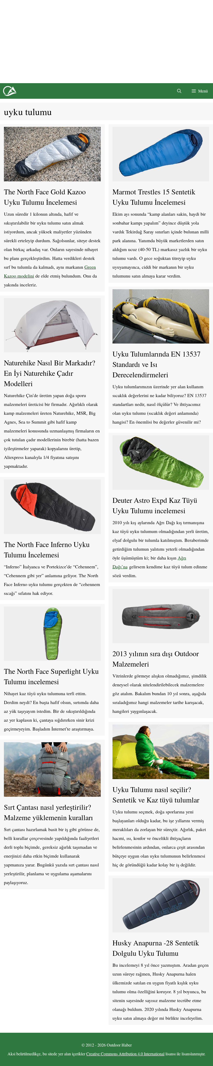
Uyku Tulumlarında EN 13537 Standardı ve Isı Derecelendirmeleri (156, 364)
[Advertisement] (106, 41)
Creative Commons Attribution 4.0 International (125, 1053)
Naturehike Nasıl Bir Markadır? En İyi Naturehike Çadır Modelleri (49, 373)
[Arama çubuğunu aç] (179, 91)
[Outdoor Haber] (10, 91)
